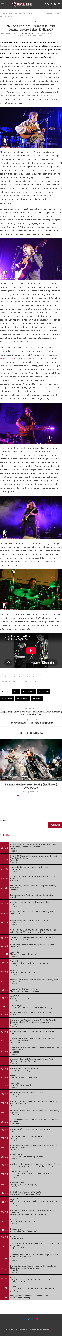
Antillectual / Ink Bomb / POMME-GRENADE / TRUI (35, 1164)
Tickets (13, 850)
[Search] (59, 4)
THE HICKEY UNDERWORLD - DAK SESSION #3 (33, 930)
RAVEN (13, 1219)
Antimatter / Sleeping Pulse (24, 1068)
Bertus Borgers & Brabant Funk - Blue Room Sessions (32, 1211)
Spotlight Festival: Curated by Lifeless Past (31, 1059)
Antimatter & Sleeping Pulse (24, 989)
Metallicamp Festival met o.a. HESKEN (29, 920)
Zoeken (3, 820)
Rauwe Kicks (16, 1154)
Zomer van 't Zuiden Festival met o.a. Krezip (31, 1129)
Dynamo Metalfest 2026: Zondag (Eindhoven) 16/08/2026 (31, 786)
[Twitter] (48, 4)
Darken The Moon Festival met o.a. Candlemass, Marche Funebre (33, 1102)
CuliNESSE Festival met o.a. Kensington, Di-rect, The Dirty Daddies (34, 857)
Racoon (13, 1277)
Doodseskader (17, 1182)
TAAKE (13, 1286)
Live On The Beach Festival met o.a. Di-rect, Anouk (34, 979)
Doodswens (15, 1229)
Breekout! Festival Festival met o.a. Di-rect (31, 902)
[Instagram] (51, 4)
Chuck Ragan (16, 961)
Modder (13, 1075)
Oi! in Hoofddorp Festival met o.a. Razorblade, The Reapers (34, 1120)
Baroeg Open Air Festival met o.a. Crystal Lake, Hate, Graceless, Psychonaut (33, 1267)
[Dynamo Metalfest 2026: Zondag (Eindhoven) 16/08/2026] (31, 760)
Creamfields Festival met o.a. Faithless (29, 867)
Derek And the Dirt (10, 681)
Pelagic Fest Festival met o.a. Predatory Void (31, 911)
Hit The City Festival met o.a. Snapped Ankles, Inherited (33, 886)
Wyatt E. (14, 952)
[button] (2, 767)
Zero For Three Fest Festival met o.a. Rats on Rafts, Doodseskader (32, 1039)
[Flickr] (55, 4)
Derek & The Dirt (33, 676)
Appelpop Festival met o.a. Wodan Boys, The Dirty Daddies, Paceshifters (34, 1255)
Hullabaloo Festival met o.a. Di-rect (27, 1092)
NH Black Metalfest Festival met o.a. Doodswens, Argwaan (34, 1111)
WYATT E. (14, 996)
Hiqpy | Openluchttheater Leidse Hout (29, 1295)
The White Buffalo (19, 1171)
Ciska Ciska (17, 676)
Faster (30, 358)
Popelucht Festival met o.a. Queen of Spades (32, 944)
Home (2, 13)
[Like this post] (17, 691)
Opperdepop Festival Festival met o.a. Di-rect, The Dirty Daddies (34, 1244)
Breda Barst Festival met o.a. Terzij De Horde (32, 1031)
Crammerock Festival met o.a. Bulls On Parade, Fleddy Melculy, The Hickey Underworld (33, 1021)
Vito (34, 681)
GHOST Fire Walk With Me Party (25, 1192)
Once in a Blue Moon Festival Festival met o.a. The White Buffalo (34, 1048)
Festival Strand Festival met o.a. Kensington (31, 895)
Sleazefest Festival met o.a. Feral (26, 1136)
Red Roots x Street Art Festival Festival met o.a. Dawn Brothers (33, 1146)
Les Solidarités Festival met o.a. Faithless (30, 1012)
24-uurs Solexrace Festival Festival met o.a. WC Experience (33, 877)
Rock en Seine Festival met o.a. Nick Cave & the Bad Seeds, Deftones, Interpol (33, 845)
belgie (4, 676)
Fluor (25, 681)
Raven (13, 1236)
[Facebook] (45, 4)
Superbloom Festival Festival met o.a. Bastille (33, 937)
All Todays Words (8, 358)
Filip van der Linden (25, 33)
